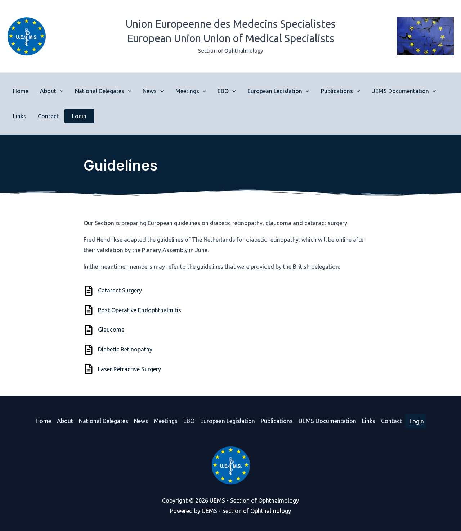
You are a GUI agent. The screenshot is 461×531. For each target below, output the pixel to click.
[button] (59, 91)
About (48, 91)
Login (79, 116)
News (150, 91)
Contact (48, 116)
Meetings (187, 91)
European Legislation (274, 91)
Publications (337, 91)
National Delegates (99, 91)
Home (20, 91)
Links (19, 116)
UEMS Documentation (400, 91)
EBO (223, 91)
